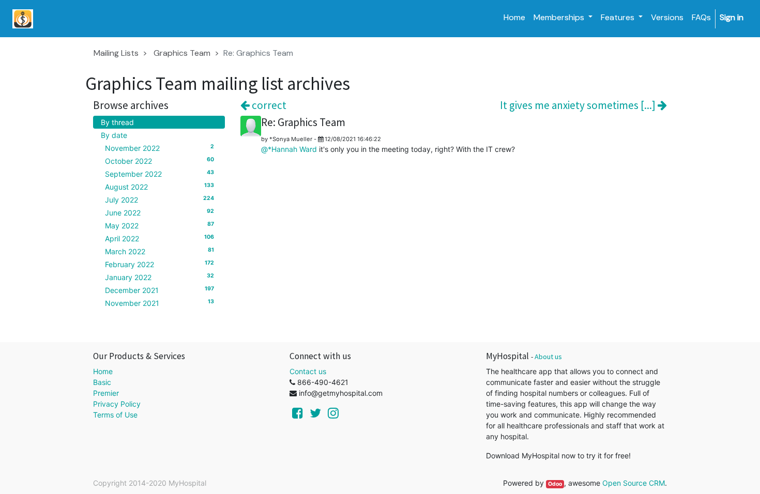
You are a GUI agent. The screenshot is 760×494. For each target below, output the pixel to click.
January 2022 (159, 277)
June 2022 (159, 212)
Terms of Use (115, 414)
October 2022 (159, 160)
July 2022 (159, 199)
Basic (102, 382)
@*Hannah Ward (289, 149)
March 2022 (159, 251)
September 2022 (159, 173)
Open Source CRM (633, 482)
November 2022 (159, 147)
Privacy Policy (117, 403)
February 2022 (159, 264)
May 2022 (159, 225)
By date (114, 135)
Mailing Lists (116, 53)
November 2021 (159, 302)
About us (548, 356)
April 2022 (159, 238)
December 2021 (159, 290)
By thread (117, 122)
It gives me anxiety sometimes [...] (579, 105)
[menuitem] (514, 17)
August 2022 (159, 186)
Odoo (555, 484)
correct (268, 105)
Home (103, 371)
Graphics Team (182, 53)
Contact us (308, 371)
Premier (106, 393)
